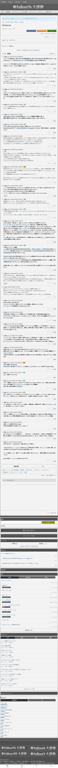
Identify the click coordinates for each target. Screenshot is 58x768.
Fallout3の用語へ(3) (51, 30)
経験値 (28, 58)
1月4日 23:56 (54, 582)
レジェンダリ (9, 277)
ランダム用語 (23, 12)
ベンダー (27, 256)
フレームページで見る (29, 536)
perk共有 (10, 187)
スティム (16, 177)
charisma (51, 275)
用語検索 (8, 12)
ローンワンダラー (13, 74)
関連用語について (52, 475)
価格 (37, 260)
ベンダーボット (45, 470)
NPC (8, 96)
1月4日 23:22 (53, 597)
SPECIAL (21, 189)
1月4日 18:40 (54, 612)
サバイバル (51, 226)
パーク (22, 143)
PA (20, 382)
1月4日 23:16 (53, 602)
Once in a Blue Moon (6, 607)
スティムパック (17, 414)
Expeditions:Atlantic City (6, 587)
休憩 (8, 177)
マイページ (40, 12)
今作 (33, 355)
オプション (32, 12)
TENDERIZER (26, 249)
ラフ (6, 58)
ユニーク (13, 406)
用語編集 (47, 36)
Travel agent (14, 126)
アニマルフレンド (50, 404)
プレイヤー (34, 95)
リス (44, 77)
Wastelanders (7, 116)
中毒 (15, 157)
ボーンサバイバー (29, 168)
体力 (43, 230)
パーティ (6, 193)
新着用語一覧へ (29, 630)
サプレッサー (33, 211)
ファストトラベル (28, 326)
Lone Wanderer (9, 279)
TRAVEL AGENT (35, 249)
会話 (11, 96)
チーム (7, 79)
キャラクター (25, 223)
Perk (26, 251)
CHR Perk (13, 40)
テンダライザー (33, 81)
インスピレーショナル (47, 74)
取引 (15, 327)
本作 (5, 364)
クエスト (22, 60)
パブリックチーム (27, 74)
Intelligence (40, 58)
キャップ (39, 326)
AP (46, 434)
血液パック (6, 424)
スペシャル (32, 394)
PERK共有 (6, 314)
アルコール (52, 326)
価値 (10, 386)
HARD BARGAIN (20, 279)
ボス (50, 81)
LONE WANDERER (21, 128)
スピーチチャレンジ (19, 384)
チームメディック (19, 168)
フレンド (8, 294)
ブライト (29, 316)
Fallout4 (10, 2)
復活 (40, 414)
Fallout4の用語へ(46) (31, 30)
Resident (22, 470)
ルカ (7, 306)
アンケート (15, 12)
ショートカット (43, 349)
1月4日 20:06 (53, 607)
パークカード (34, 140)
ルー (10, 177)
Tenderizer (5, 472)
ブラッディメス (11, 341)
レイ (7, 170)
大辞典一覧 (48, 12)
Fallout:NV (17, 2)
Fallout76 (4, 2)
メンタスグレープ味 (18, 260)
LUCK (20, 341)
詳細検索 (3, 526)
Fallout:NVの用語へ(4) (42, 30)
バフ (44, 226)
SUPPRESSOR (46, 249)
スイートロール (7, 260)
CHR (25, 64)
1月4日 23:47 (54, 592)
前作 (5, 386)
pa (22, 416)
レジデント (10, 247)
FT (8, 126)
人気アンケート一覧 (29, 689)
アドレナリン (11, 81)
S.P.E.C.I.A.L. (29, 470)
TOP (2, 12)
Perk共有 (27, 339)
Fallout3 (25, 2)
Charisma (13, 364)
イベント (11, 60)
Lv (22, 158)
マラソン (12, 265)
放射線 (49, 414)
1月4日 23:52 (54, 587)
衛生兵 (33, 416)
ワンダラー (37, 470)
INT (45, 64)
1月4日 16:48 (54, 626)
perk (10, 191)
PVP (5, 223)
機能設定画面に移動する (29, 530)
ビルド (5, 141)
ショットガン (10, 214)
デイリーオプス (27, 83)
